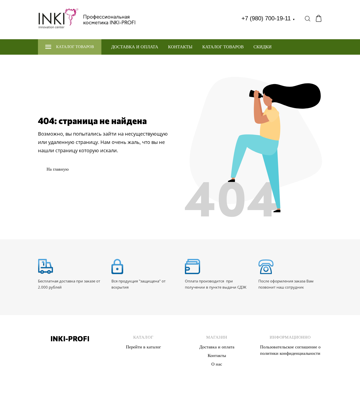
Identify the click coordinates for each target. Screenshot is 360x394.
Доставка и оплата (134, 46)
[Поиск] (307, 18)
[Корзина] (318, 18)
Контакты (180, 46)
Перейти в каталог (143, 346)
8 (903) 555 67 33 (70, 356)
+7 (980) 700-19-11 (268, 18)
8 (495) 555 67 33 (70, 350)
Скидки (262, 46)
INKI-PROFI (69, 338)
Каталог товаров (223, 46)
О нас (216, 364)
